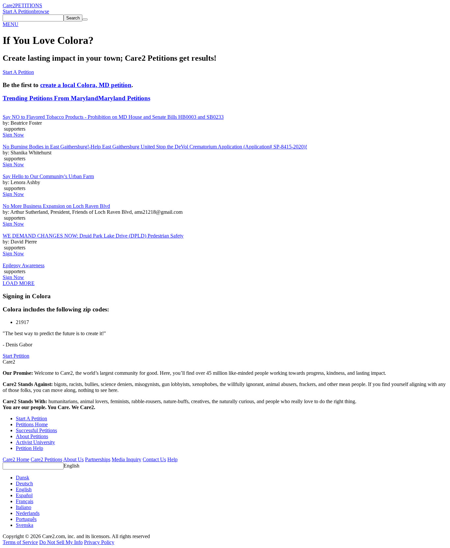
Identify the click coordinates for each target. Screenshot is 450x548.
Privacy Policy (99, 542)
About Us (73, 459)
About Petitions (32, 436)
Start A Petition (18, 11)
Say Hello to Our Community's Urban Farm (48, 176)
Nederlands (28, 513)
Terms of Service (20, 542)
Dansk (22, 477)
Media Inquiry (126, 459)
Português (26, 519)
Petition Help (29, 448)
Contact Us (154, 459)
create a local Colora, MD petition (85, 84)
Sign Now (13, 135)
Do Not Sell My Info (61, 542)
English (71, 465)
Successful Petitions (36, 430)
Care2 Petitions (46, 459)
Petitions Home (32, 424)
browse (41, 11)
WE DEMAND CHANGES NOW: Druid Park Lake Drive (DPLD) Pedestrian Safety (93, 236)
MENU (10, 24)
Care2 (9, 5)
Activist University (35, 442)
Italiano (23, 507)
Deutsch (24, 483)
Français (24, 501)
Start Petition (16, 356)
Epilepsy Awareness (23, 265)
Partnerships (97, 459)
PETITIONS (28, 5)
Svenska (24, 525)
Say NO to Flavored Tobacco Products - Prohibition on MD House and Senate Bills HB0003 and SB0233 (113, 117)
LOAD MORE (19, 283)
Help (172, 459)
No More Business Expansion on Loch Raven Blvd (56, 206)
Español (24, 495)
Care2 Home (16, 459)
